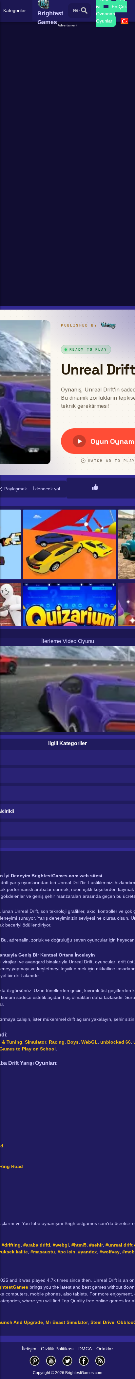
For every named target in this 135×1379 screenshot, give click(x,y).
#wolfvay (110, 1251)
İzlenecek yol (46, 488)
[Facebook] (84, 1360)
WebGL (89, 1042)
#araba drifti (36, 1245)
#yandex (87, 1251)
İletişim (29, 1348)
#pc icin (66, 1251)
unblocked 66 (115, 1042)
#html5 (79, 1245)
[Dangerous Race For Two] (69, 545)
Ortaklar (104, 1348)
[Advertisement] (67, 95)
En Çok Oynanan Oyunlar (111, 13)
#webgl (61, 1245)
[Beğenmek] (95, 488)
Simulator (35, 1042)
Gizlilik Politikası (57, 1348)
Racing (57, 1042)
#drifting (11, 1245)
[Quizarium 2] (69, 618)
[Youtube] (51, 1360)
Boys (73, 1042)
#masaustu (42, 1251)
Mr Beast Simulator (67, 1322)
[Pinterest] (35, 1360)
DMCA (85, 1348)
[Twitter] (67, 1360)
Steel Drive (102, 1322)
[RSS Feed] (100, 1360)
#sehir (96, 1245)
